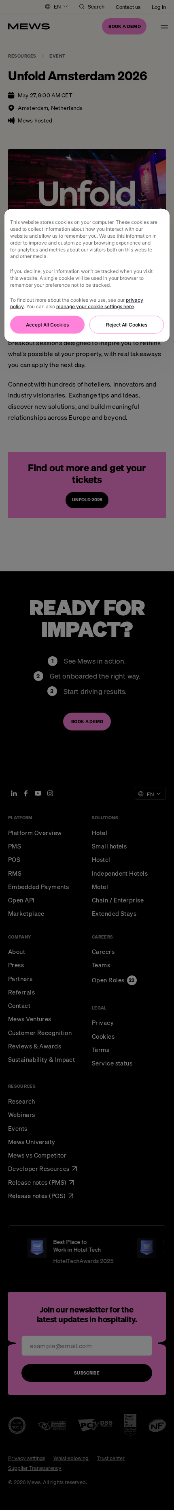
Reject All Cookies (126, 325)
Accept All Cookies (47, 325)
